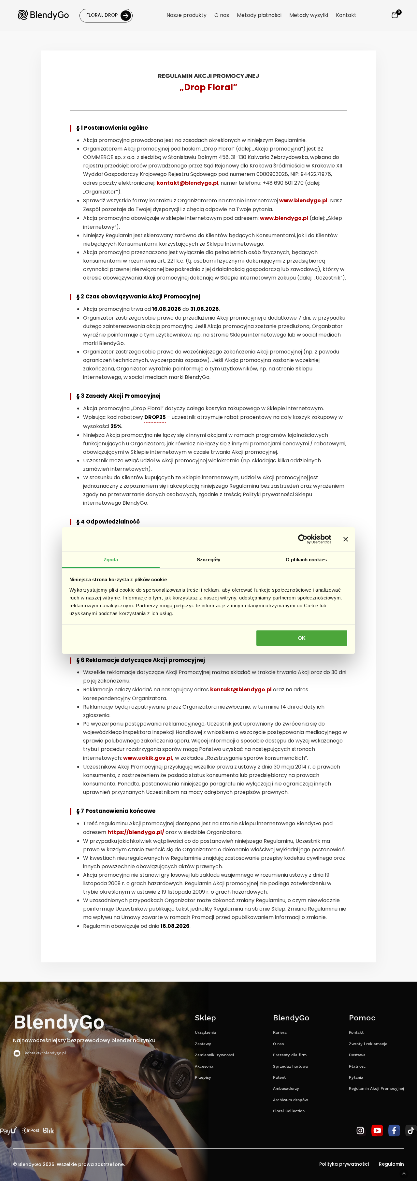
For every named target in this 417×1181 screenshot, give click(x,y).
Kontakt (356, 1032)
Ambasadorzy (286, 1088)
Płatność (357, 1066)
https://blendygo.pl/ (136, 832)
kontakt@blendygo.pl (187, 183)
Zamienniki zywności (214, 1055)
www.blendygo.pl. (304, 201)
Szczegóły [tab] (209, 559)
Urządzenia (205, 1032)
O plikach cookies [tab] (306, 559)
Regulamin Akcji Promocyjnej (376, 1088)
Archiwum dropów (290, 1100)
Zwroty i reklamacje (368, 1044)
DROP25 (155, 417)
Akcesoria (204, 1066)
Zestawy (203, 1044)
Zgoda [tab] (111, 559)
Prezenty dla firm (290, 1055)
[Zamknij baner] (345, 539)
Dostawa (357, 1055)
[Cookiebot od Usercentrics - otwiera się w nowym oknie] (302, 539)
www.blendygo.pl (284, 218)
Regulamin (391, 1164)
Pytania (356, 1077)
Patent (279, 1077)
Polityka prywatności (344, 1164)
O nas (278, 1044)
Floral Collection (289, 1111)
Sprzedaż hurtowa (290, 1066)
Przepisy (203, 1077)
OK (302, 638)
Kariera (280, 1032)
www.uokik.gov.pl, (148, 758)
